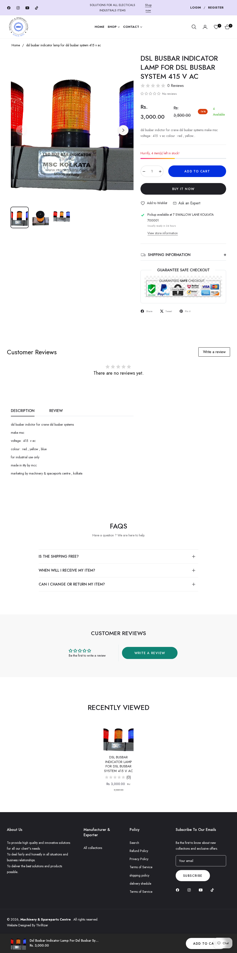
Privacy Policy (139, 859)
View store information (162, 233)
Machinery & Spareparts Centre (46, 919)
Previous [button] (21, 130)
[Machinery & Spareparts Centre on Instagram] (190, 890)
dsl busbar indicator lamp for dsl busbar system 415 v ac (118, 764)
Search (134, 842)
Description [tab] (22, 410)
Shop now (148, 8)
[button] (194, 27)
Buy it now (183, 189)
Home (16, 45)
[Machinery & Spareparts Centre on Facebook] (179, 890)
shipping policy (139, 875)
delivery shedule (140, 883)
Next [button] (123, 130)
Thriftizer (42, 925)
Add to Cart (206, 943)
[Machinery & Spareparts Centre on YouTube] (202, 890)
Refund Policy (139, 851)
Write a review (214, 352)
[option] (72, 127)
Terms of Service (141, 867)
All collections (93, 847)
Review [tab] (56, 410)
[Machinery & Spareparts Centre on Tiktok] (213, 890)
